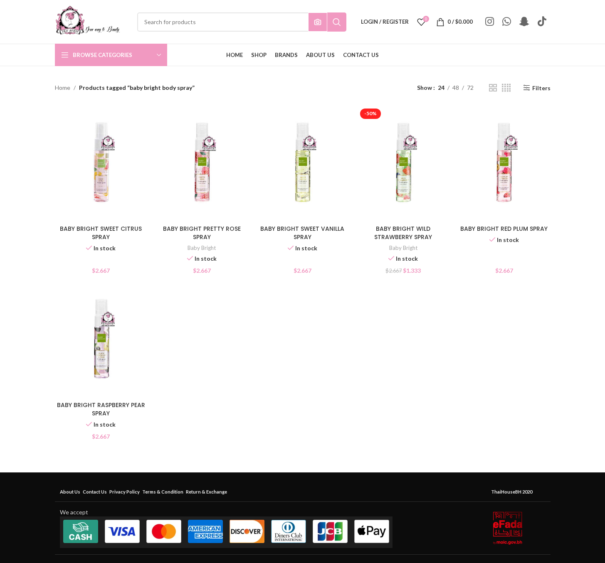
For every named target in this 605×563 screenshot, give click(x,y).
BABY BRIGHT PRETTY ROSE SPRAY (202, 233)
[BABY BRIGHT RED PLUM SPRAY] (504, 163)
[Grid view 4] (506, 88)
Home (62, 87)
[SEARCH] (336, 22)
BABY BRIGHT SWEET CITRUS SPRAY (101, 233)
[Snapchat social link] (524, 21)
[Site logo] (88, 21)
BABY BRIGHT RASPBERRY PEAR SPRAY (101, 409)
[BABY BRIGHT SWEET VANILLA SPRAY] (302, 163)
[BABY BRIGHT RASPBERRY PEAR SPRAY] (101, 340)
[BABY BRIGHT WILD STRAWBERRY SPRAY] (403, 163)
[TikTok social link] (542, 21)
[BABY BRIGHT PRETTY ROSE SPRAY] (202, 163)
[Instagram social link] (489, 21)
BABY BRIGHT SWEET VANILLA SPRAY (302, 233)
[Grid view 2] (493, 88)
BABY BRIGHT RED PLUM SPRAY (504, 229)
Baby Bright (202, 247)
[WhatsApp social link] (506, 21)
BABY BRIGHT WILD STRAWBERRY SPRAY (403, 233)
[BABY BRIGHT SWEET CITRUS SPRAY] (101, 163)
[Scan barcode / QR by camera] (317, 22)
